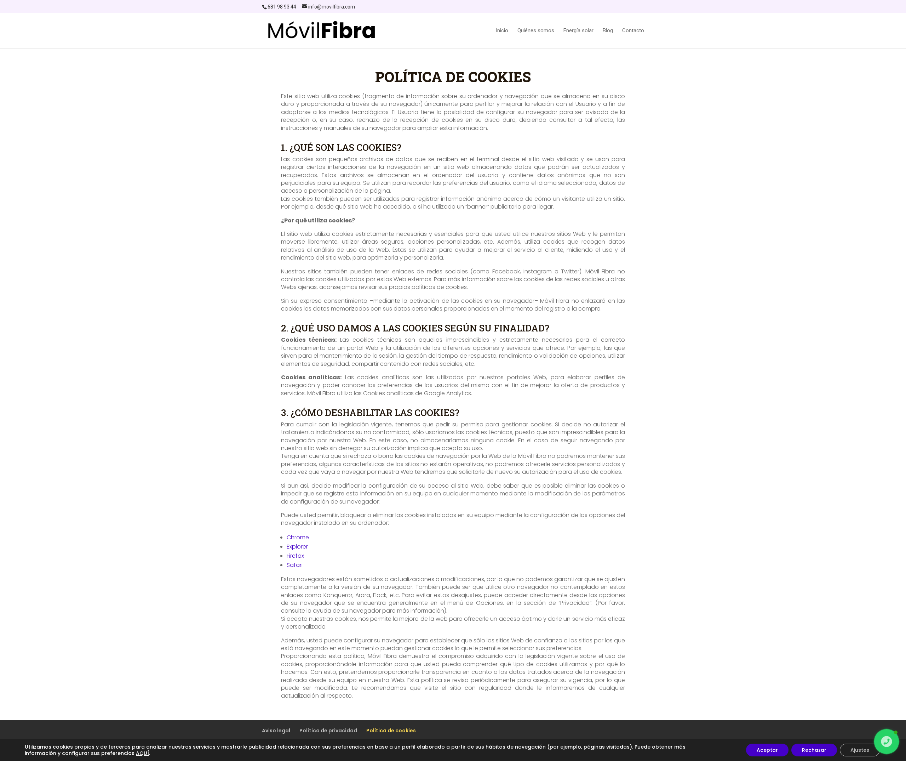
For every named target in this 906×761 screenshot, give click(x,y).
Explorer (297, 547)
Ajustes (859, 750)
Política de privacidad (328, 730)
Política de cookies (391, 730)
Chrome (298, 537)
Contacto (633, 31)
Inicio (502, 31)
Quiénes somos (535, 31)
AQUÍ (142, 753)
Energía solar (578, 31)
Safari (295, 565)
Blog (608, 31)
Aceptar (767, 750)
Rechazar (814, 750)
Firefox (295, 556)
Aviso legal (276, 730)
